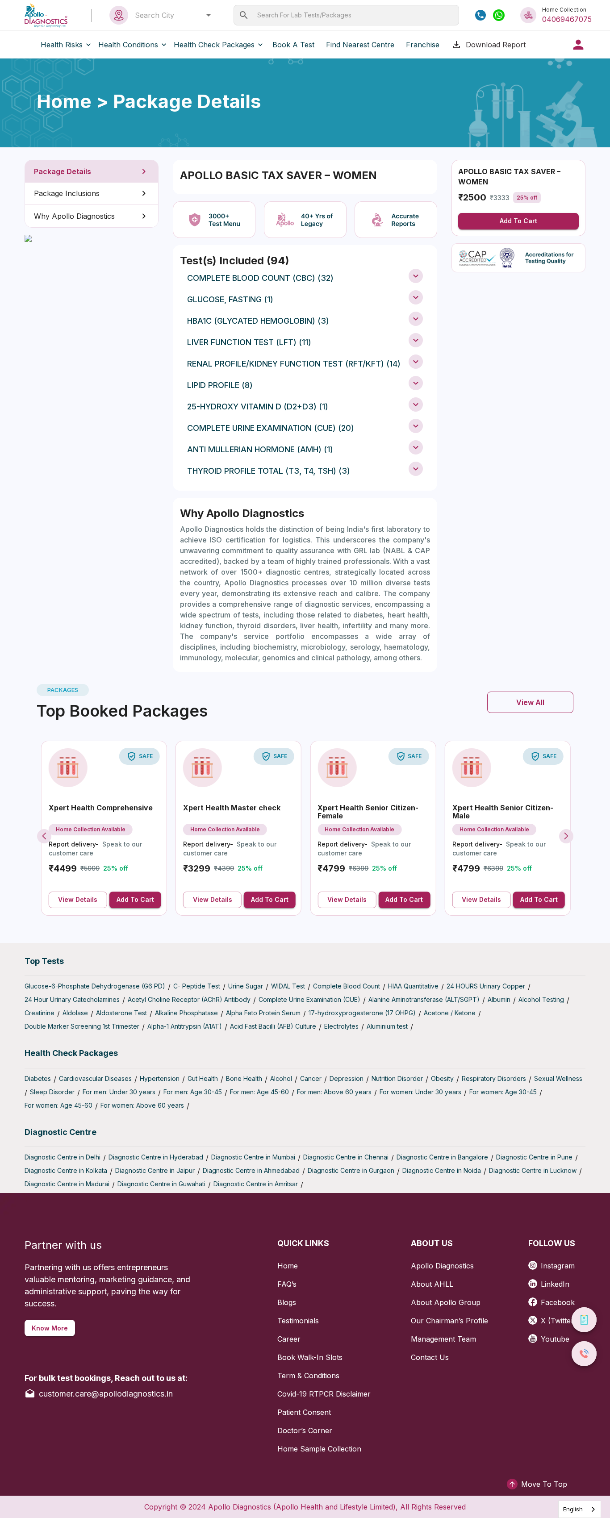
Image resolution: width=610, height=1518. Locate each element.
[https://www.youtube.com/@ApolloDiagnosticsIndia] (534, 1335)
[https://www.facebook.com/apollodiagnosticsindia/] (534, 1299)
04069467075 (567, 19)
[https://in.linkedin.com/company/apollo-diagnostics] (534, 1280)
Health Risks (62, 44)
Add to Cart (518, 221)
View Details (77, 899)
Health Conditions (128, 44)
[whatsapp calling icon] (499, 15)
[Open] (208, 15)
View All (530, 702)
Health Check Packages (214, 44)
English (573, 1509)
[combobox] (170, 15)
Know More (50, 1328)
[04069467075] (480, 15)
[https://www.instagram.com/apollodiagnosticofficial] (534, 1262)
